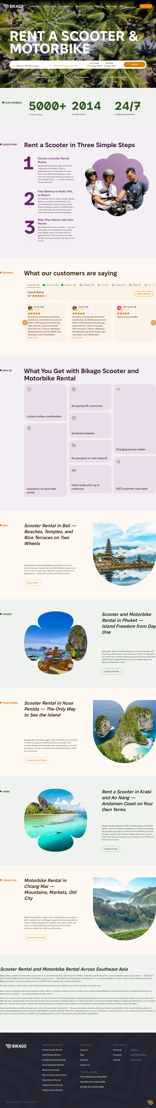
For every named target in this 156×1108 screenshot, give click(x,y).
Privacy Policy (136, 1060)
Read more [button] (33, 337)
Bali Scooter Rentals (50, 1070)
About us (80, 6)
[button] (25, 322)
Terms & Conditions (138, 1055)
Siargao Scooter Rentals (52, 1090)
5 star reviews (35, 114)
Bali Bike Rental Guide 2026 (92, 1087)
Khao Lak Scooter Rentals (53, 1065)
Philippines (64, 6)
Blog (82, 1055)
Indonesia (34, 6)
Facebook (117, 1050)
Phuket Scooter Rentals (52, 1050)
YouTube (116, 1060)
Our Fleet (94, 6)
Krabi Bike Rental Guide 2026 (92, 1082)
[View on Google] (30, 308)
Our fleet (84, 1060)
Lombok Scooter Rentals (52, 1085)
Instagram (117, 1055)
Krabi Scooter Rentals (51, 1055)
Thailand (49, 6)
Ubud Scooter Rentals (51, 1080)
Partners (134, 1050)
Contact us (85, 1065)
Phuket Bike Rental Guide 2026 (93, 1077)
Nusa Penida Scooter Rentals (54, 1075)
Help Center (111, 6)
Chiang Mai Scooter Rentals (54, 1060)
